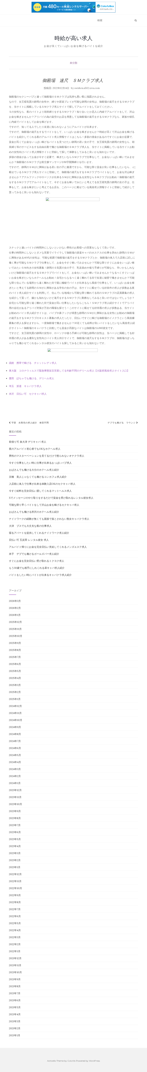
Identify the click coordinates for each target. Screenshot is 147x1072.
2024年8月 (15, 734)
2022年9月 (15, 895)
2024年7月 (15, 741)
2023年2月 (15, 860)
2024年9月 (15, 727)
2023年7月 (15, 825)
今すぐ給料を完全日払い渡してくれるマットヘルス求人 (40, 490)
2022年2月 (15, 944)
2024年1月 (15, 783)
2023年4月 (15, 846)
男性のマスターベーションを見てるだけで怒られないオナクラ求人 (46, 455)
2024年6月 (15, 748)
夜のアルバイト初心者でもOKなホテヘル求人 (34, 448)
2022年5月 (15, 923)
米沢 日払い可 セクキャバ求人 (28, 393)
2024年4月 (15, 762)
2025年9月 (15, 643)
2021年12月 (15, 958)
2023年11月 (15, 797)
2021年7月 (14, 993)
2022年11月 (15, 881)
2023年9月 (15, 811)
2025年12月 (15, 622)
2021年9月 (15, 979)
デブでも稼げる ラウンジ (122, 422)
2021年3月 (14, 1021)
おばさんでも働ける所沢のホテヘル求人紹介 (34, 511)
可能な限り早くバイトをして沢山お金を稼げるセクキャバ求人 (44, 504)
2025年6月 (15, 664)
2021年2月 (14, 1028)
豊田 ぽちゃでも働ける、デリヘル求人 (31, 378)
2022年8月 (15, 902)
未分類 (73, 62)
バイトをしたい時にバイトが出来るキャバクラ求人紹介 (40, 575)
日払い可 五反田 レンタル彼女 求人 (29, 539)
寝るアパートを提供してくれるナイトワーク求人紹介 (39, 532)
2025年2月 (15, 692)
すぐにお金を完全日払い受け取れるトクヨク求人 (36, 560)
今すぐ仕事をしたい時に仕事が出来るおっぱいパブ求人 (40, 462)
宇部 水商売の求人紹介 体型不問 (30, 422)
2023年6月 (15, 832)
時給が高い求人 (73, 38)
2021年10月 (15, 972)
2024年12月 (15, 706)
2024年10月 (15, 720)
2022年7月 (15, 909)
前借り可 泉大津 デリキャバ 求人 (27, 441)
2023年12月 (15, 790)
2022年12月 (15, 874)
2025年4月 (15, 678)
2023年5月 (15, 839)
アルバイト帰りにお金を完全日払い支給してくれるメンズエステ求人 (48, 546)
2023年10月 (15, 804)
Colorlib (71, 1060)
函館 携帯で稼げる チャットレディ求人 (33, 363)
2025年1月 (15, 699)
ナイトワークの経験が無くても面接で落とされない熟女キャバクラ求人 (49, 518)
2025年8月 (15, 650)
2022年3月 (15, 937)
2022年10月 (15, 888)
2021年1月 (14, 1035)
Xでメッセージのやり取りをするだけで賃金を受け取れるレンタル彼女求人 (51, 497)
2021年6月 (15, 1000)
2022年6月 (15, 916)
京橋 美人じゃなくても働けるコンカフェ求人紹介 (38, 476)
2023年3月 (15, 853)
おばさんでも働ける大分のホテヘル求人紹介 (34, 469)
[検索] (135, 20)
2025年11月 (15, 629)
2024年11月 (15, 713)
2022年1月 (14, 951)
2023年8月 (15, 818)
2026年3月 (15, 601)
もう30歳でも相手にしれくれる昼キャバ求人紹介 (37, 568)
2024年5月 (15, 755)
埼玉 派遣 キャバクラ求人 (25, 386)
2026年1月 (15, 615)
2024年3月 (15, 769)
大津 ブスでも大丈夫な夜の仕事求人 (30, 525)
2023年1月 (14, 867)
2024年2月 (15, 776)
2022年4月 (15, 930)
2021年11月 (15, 965)
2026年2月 (15, 608)
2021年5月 (15, 1007)
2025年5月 (15, 671)
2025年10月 (15, 636)
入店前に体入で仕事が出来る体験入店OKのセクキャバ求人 (42, 483)
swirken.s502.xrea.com (87, 88)
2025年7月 (15, 657)
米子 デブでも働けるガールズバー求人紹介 (34, 553)
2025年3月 (15, 685)
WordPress (94, 1060)
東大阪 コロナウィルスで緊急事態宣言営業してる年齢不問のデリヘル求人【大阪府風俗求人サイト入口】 (69, 370)
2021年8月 (15, 986)
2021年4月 (15, 1014)
